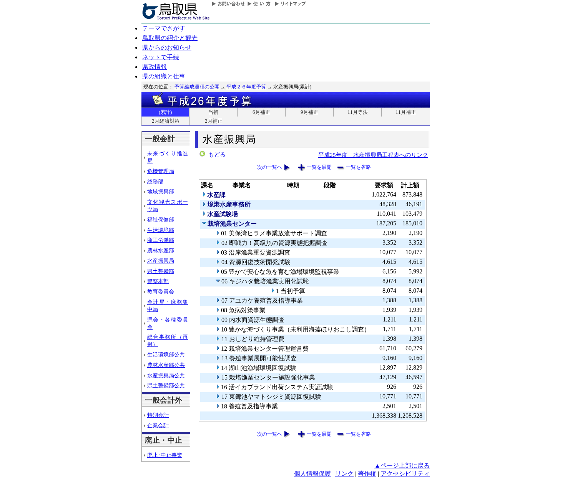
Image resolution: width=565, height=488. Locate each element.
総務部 (155, 181)
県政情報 (154, 66)
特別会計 (158, 415)
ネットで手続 (160, 57)
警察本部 (158, 281)
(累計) (165, 112)
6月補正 (261, 112)
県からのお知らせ (166, 47)
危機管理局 (160, 171)
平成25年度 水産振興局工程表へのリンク (373, 155)
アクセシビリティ (405, 473)
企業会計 (158, 425)
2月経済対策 (165, 121)
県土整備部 (160, 271)
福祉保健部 (160, 220)
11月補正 (406, 112)
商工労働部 (160, 240)
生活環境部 (160, 230)
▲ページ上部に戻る (402, 465)
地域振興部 (160, 191)
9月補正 (309, 112)
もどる (217, 155)
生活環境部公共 (166, 354)
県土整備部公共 (166, 385)
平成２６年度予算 (246, 87)
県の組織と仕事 (163, 76)
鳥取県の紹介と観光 (170, 38)
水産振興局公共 (166, 375)
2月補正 (214, 121)
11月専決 (357, 112)
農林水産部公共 (166, 365)
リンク (344, 473)
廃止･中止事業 (164, 455)
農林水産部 (160, 250)
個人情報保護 (312, 473)
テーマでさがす (163, 28)
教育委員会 (160, 291)
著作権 (367, 473)
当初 (213, 112)
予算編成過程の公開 (196, 87)
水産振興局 (160, 261)
